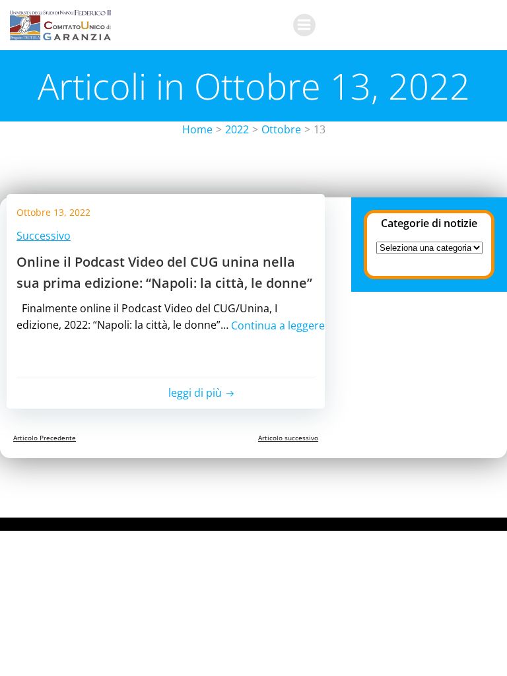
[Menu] (304, 25)
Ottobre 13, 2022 (53, 212)
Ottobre (281, 129)
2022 (237, 129)
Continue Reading (155, 342)
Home (197, 129)
